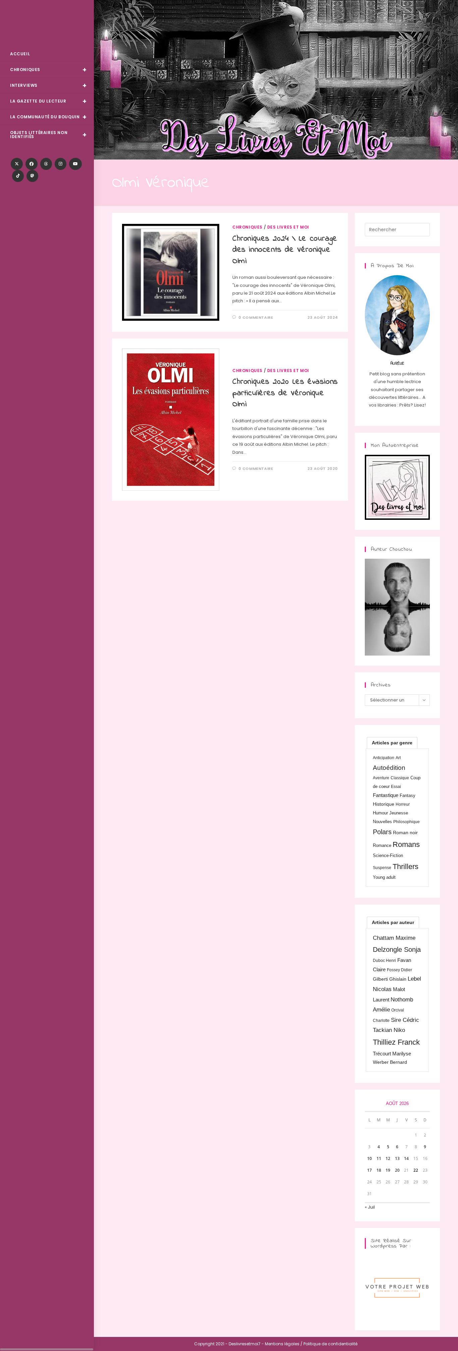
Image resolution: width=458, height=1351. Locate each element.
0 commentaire (255, 317)
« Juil (370, 1207)
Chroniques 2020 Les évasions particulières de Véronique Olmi (285, 393)
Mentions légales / (283, 1344)
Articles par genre (392, 742)
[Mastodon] (32, 176)
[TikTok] (18, 176)
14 (406, 1158)
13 (397, 1158)
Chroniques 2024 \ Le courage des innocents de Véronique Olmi (284, 250)
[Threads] (46, 164)
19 (388, 1170)
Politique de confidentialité (330, 1344)
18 (379, 1170)
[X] (17, 164)
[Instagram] (60, 164)
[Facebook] (31, 164)
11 (379, 1158)
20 (397, 1170)
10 (369, 1158)
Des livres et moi (288, 227)
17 (369, 1170)
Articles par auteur (393, 922)
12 (388, 1158)
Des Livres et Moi (47, 23)
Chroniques (247, 227)
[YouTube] (75, 164)
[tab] (392, 742)
